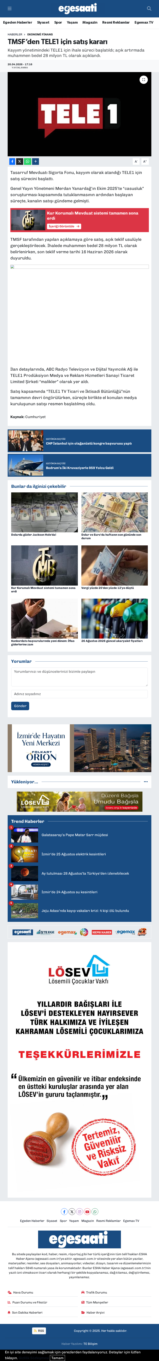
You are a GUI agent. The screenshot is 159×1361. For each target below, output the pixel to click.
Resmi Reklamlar (116, 22)
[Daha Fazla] (35, 161)
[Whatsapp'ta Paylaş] (27, 161)
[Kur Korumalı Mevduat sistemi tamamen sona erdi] (44, 565)
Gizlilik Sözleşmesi (34, 1358)
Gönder (20, 706)
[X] (72, 1211)
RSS (40, 1331)
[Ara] (149, 8)
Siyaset (43, 22)
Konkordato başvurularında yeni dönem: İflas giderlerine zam (43, 642)
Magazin (89, 22)
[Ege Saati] (78, 9)
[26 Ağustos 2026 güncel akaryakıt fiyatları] (114, 618)
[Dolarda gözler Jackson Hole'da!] (44, 512)
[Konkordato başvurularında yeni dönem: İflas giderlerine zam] (44, 618)
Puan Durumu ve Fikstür (29, 1302)
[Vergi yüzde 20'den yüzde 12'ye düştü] (114, 565)
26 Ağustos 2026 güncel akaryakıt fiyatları (112, 641)
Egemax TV (144, 22)
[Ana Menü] (10, 8)
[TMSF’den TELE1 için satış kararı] (80, 114)
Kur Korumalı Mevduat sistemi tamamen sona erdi (43, 589)
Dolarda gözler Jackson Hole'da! (33, 534)
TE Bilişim (90, 1344)
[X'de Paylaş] (19, 161)
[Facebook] (64, 1211)
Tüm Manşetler (97, 1302)
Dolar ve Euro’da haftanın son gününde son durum (111, 536)
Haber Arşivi (96, 1312)
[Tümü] (146, 782)
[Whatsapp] (95, 1211)
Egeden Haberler (17, 22)
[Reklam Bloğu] (79, 748)
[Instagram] (79, 1211)
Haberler (15, 34)
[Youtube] (87, 1211)
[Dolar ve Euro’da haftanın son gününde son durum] (114, 512)
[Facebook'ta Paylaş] (12, 161)
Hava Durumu (23, 1292)
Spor (58, 22)
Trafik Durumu (96, 1292)
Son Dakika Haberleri (27, 1312)
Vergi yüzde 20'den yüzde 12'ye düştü (107, 588)
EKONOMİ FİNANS (40, 34)
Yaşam (72, 22)
